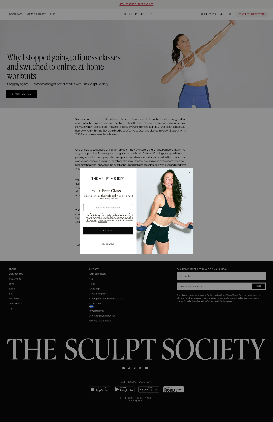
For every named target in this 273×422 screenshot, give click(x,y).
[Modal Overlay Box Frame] (136, 211)
